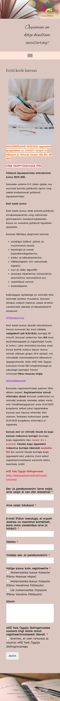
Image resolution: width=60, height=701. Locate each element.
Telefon (12, 541)
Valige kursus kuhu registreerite (28, 568)
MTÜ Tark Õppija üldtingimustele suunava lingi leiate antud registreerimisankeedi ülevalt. (28, 631)
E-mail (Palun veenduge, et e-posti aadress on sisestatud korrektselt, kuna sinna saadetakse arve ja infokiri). (29, 523)
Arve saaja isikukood (21, 505)
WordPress (37, 697)
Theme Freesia (44, 693)
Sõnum (10, 601)
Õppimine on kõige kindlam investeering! (37, 35)
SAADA (12, 655)
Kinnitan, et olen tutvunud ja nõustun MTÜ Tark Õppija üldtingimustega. (27, 642)
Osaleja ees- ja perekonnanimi (28, 555)
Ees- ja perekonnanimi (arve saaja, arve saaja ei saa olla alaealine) (29, 490)
